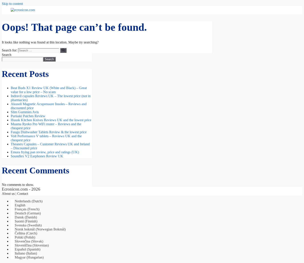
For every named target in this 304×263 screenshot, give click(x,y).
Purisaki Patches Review (28, 116)
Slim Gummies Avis (25, 112)
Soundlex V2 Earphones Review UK (37, 156)
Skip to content (12, 4)
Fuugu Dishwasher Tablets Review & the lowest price (49, 132)
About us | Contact (15, 193)
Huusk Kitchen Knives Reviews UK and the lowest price (51, 120)
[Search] (63, 50)
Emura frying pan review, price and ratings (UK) (45, 152)
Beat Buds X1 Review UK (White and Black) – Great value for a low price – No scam (49, 90)
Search (6, 55)
